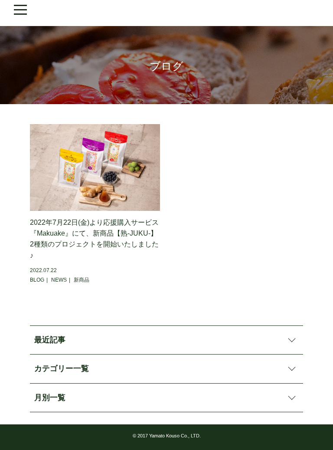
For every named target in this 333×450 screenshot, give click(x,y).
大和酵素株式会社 (166, 13)
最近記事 (49, 339)
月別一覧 (49, 397)
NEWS (59, 280)
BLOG (37, 280)
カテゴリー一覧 (61, 368)
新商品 (81, 280)
